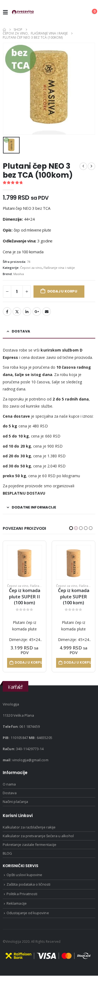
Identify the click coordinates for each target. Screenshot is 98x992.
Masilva (18, 274)
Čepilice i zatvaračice (71, 586)
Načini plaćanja (15, 803)
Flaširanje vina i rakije (59, 268)
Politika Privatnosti (22, 896)
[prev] (83, 166)
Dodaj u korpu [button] (28, 662)
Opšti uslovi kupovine (24, 876)
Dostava (10, 794)
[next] (91, 166)
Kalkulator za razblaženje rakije (29, 829)
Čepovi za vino (31, 268)
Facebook (7, 311)
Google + (36, 311)
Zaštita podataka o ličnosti (28, 886)
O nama (9, 786)
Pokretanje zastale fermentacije (29, 846)
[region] (49, 948)
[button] (7, 12)
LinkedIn (27, 311)
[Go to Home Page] (4, 30)
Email (46, 311)
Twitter (17, 311)
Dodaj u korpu (62, 291)
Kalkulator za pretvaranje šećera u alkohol (38, 837)
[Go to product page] (24, 562)
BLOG (7, 855)
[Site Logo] (23, 12)
